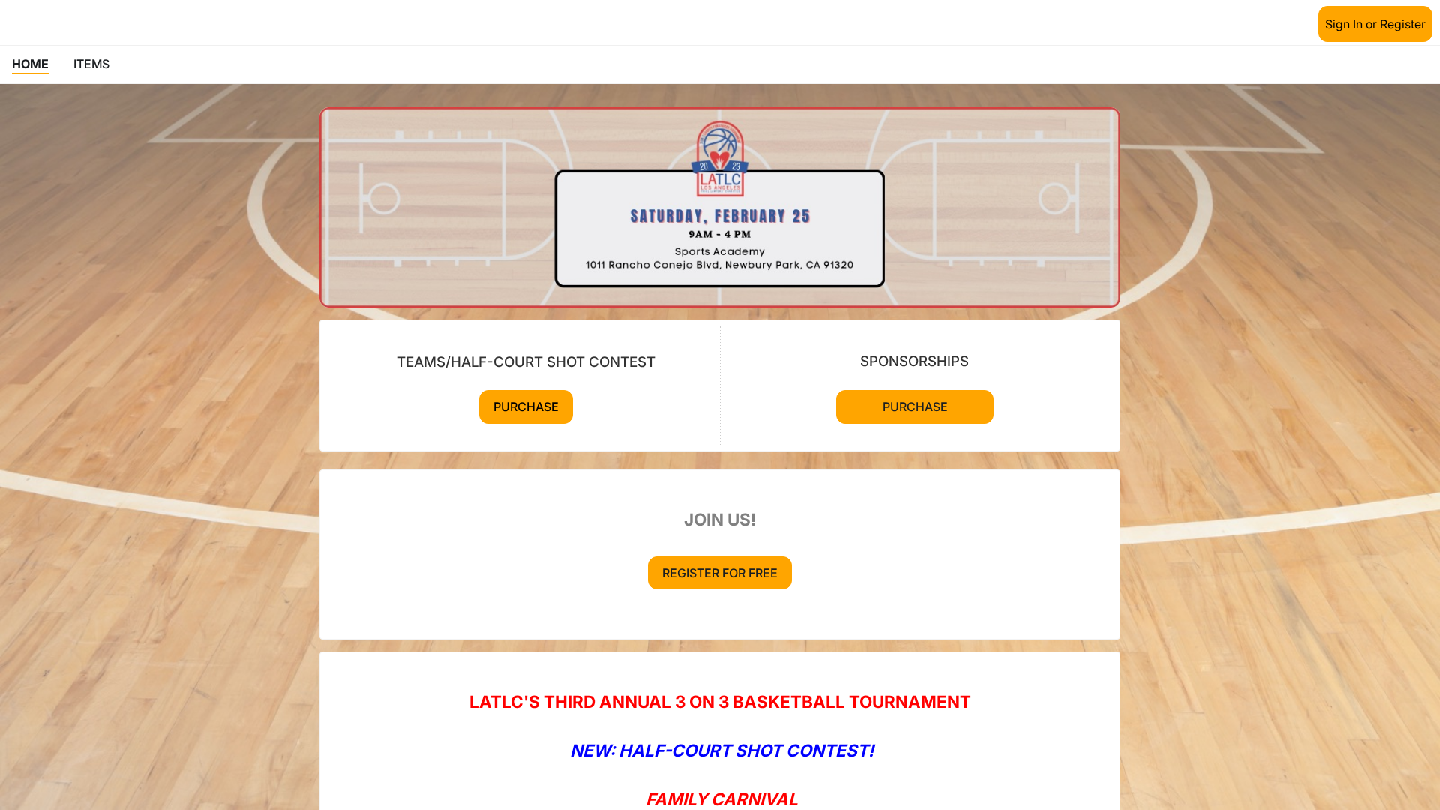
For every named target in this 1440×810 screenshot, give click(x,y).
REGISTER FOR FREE (720, 573)
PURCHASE (526, 406)
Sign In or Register (1375, 24)
